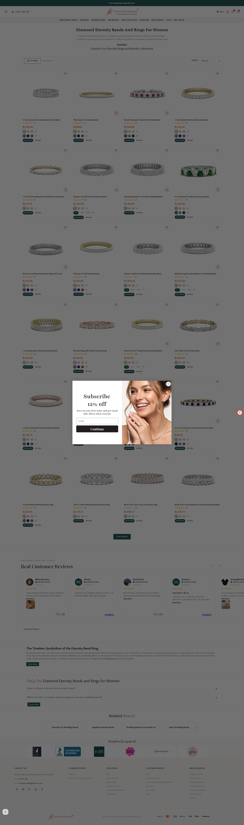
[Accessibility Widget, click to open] (240, 412)
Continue (97, 429)
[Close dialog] (168, 384)
